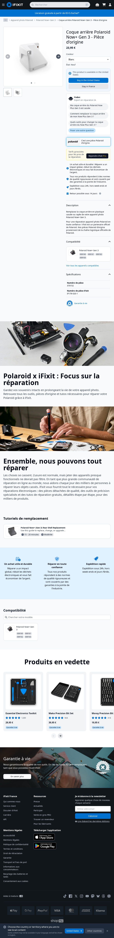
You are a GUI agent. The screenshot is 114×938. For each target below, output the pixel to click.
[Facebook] (70, 896)
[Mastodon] (92, 896)
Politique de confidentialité (15, 844)
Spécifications (73, 274)
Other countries (94, 931)
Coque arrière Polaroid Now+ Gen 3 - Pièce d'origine (83, 20)
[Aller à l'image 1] (31, 83)
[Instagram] (81, 896)
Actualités (38, 806)
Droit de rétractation (12, 853)
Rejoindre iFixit (97, 156)
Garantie (7, 857)
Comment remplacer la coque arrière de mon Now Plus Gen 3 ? (87, 115)
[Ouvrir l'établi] (97, 5)
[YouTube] (87, 896)
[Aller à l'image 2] (34, 83)
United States (72, 931)
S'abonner (93, 816)
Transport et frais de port (15, 862)
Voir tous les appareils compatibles (82, 265)
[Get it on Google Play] (45, 846)
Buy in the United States (88, 80)
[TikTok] (65, 896)
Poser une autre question (82, 130)
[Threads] (103, 896)
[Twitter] (76, 896)
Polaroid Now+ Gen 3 (46, 20)
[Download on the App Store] (44, 837)
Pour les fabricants (42, 823)
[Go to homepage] (16, 4)
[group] (7, 56)
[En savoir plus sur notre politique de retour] (100, 193)
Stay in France (88, 86)
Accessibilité (9, 835)
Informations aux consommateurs (11, 868)
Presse (37, 801)
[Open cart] (104, 5)
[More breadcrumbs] (5, 20)
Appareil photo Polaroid (22, 20)
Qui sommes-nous (11, 801)
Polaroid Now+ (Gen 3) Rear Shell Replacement (43, 527)
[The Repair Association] (109, 896)
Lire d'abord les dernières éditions (94, 821)
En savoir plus (17, 776)
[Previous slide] (53, 735)
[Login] (110, 5)
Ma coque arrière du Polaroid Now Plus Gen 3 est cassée (86, 106)
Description (72, 205)
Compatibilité (73, 241)
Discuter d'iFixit (10, 810)
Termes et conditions (13, 849)
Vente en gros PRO (42, 815)
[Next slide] (60, 735)
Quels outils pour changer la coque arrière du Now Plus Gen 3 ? (86, 123)
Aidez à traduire (10, 896)
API (4, 819)
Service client (9, 806)
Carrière (7, 815)
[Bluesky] (98, 896)
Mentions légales (11, 840)
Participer (38, 810)
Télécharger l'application (47, 830)
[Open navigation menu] (3, 5)
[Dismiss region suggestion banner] (107, 931)
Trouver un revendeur (44, 819)
